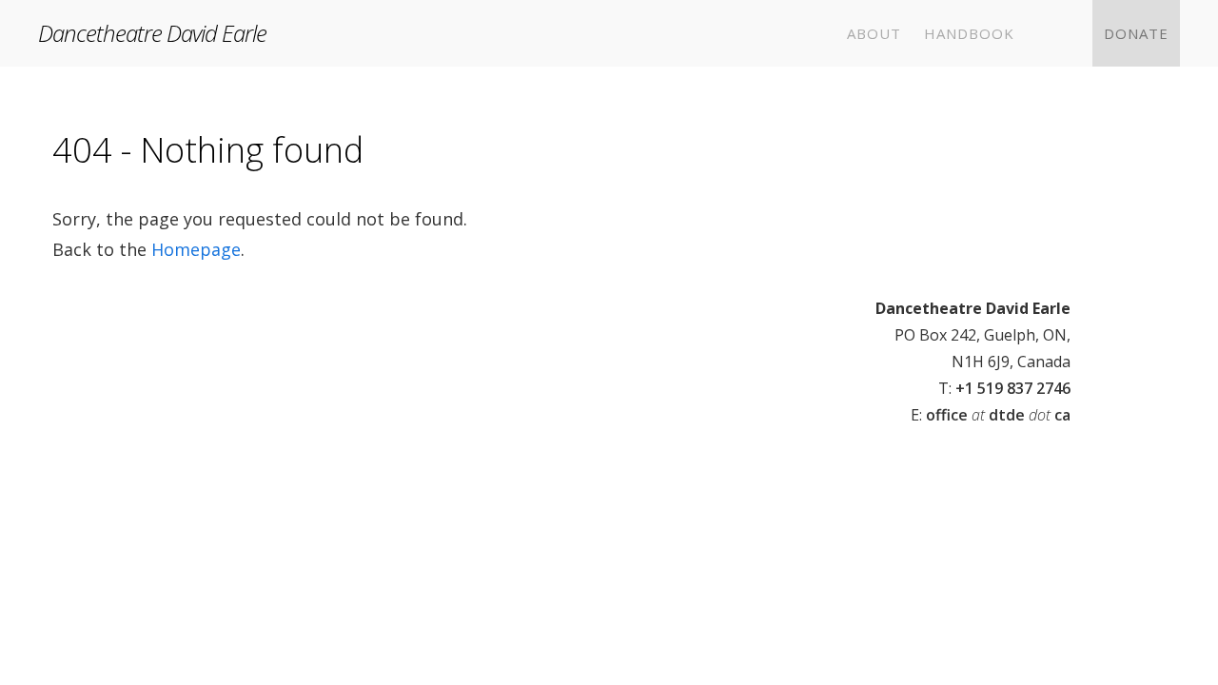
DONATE (1136, 33)
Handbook (969, 33)
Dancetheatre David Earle (152, 33)
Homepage (196, 249)
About (874, 33)
